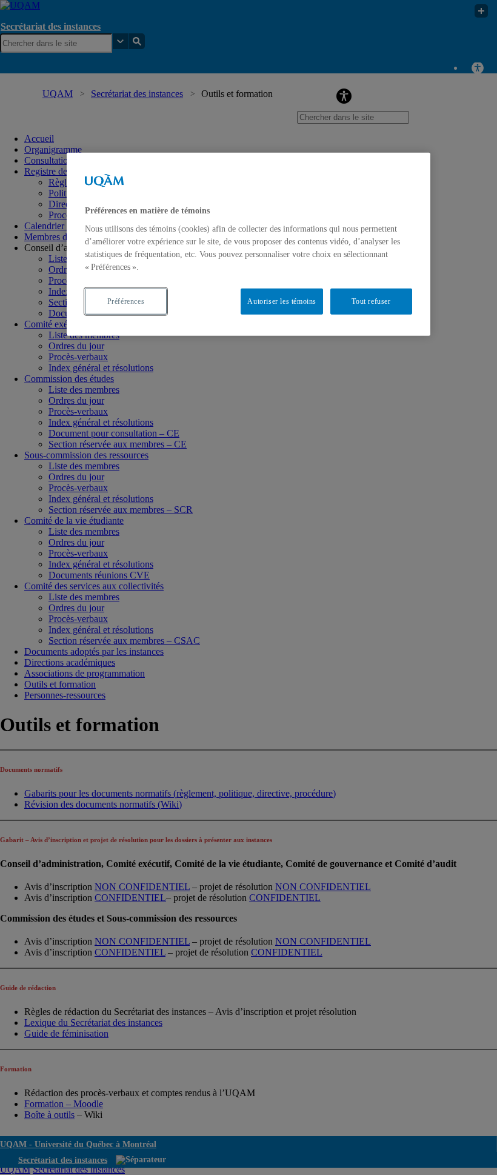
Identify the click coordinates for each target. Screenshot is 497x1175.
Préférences (126, 301)
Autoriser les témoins (281, 301)
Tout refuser (371, 301)
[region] (248, 243)
